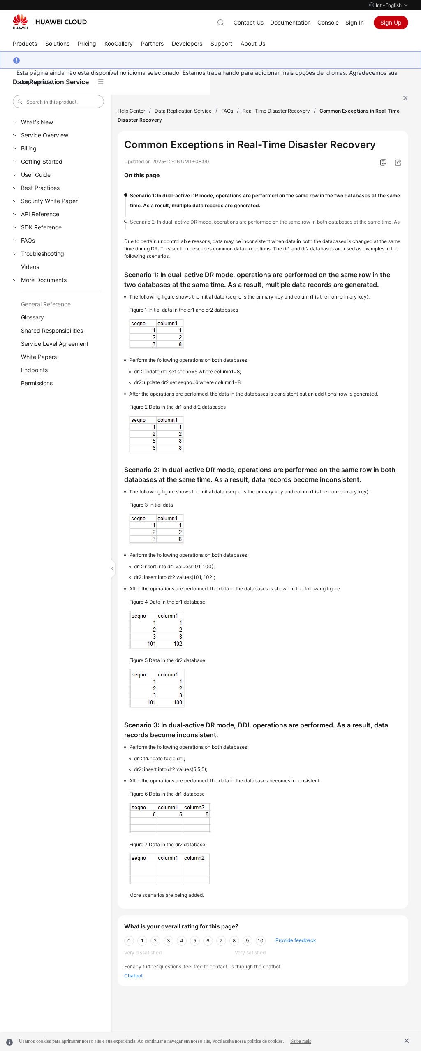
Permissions (37, 383)
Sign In (354, 22)
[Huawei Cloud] (50, 21)
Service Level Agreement (54, 343)
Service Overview (44, 135)
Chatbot (133, 975)
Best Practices (40, 187)
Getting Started (41, 161)
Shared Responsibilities (52, 330)
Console (328, 22)
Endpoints (34, 369)
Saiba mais (300, 1041)
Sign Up (391, 22)
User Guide (36, 174)
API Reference (40, 214)
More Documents (44, 279)
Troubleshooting (42, 253)
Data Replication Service (183, 111)
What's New (37, 121)
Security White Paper (49, 200)
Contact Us (249, 22)
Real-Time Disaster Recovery (276, 111)
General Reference (46, 304)
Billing (29, 148)
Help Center (131, 111)
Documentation (290, 22)
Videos (30, 266)
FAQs (28, 240)
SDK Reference (41, 227)
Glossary (32, 317)
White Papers (39, 356)
